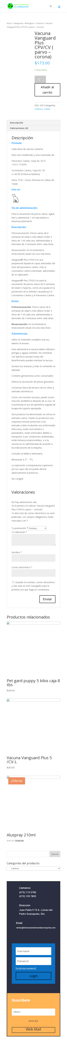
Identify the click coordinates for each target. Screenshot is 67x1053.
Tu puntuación (20, 528)
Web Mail (33, 1029)
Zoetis (47, 108)
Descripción (16, 122)
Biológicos (29, 23)
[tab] (33, 123)
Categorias (18, 23)
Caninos (40, 23)
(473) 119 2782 (27, 892)
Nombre (17, 552)
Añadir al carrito (47, 90)
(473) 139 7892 (27, 896)
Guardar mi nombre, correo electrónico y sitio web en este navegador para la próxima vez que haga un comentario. (33, 586)
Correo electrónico (22, 567)
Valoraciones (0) (19, 128)
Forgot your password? (26, 968)
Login (33, 976)
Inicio (9, 23)
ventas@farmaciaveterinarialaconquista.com (35, 928)
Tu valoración (19, 532)
